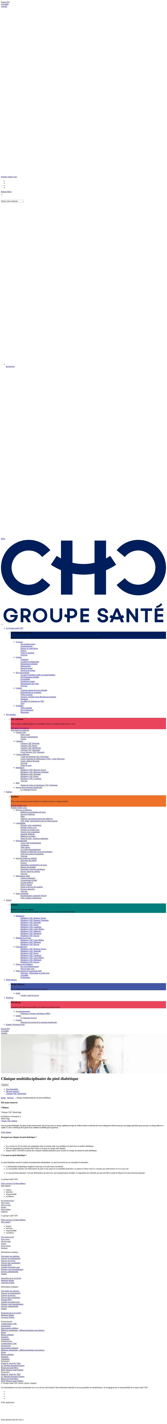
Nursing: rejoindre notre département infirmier (38, 697)
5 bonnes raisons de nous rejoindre (34, 690)
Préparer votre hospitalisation (12, 1269)
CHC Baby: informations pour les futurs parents (39, 821)
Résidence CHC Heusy (30, 776)
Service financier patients (30, 871)
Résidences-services (23, 938)
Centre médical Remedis (30, 761)
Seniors (9, 900)
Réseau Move (6, 192)
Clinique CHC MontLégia (31, 748)
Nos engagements (22, 673)
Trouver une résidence (24, 964)
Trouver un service (8, 1261)
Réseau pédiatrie (7, 1335)
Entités (18, 1016)
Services (10, 1098)
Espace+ (24, 863)
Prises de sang (26, 765)
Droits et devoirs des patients (32, 887)
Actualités (5, 4)
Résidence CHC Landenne (31, 779)
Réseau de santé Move (29, 648)
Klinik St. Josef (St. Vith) (10, 1363)
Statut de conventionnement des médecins (37, 819)
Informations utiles (23, 876)
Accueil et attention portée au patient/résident (38, 675)
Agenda (4, 6)
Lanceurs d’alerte (7, 1283)
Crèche (23, 739)
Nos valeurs (5, 1186)
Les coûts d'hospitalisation (31, 849)
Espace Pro (5, 2)
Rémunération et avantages (31, 692)
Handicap (9, 998)
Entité (18, 993)
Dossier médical (27, 882)
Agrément (24, 659)
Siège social (25, 735)
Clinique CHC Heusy (29, 746)
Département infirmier (29, 664)
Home (3, 1098)
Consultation (20, 823)
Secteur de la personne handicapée (29, 787)
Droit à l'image (26, 885)
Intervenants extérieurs (9, 1328)
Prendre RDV (6, 1265)
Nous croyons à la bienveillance (13, 1183)
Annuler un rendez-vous (30, 830)
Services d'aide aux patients (26, 858)
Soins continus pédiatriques (31, 898)
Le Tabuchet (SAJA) (29, 790)
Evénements (25, 977)
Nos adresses (11, 714)
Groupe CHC (21, 732)
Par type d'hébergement (30, 966)
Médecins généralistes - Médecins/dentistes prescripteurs (22, 1330)
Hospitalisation (21, 841)
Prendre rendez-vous (19, 805)
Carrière (19, 688)
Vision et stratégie (27, 653)
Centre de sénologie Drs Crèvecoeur (35, 757)
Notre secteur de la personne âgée (29, 971)
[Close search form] (2, 194)
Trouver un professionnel (10, 1258)
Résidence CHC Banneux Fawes (33, 770)
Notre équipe (6, 1132)
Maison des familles (28, 867)
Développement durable (30, 677)
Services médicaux (28, 814)
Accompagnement (23, 1011)
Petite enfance (11, 980)
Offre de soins (6, 1205)
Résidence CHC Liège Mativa (32, 929)
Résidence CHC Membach (31, 933)
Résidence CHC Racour (30, 936)
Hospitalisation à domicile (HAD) (34, 896)
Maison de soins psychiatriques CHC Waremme (39, 785)
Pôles (23, 816)
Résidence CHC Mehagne (31, 931)
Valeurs (23, 651)
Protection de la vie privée (11, 1278)
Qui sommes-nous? (28, 644)
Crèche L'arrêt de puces (30, 995)
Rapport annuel (26, 668)
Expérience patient (28, 681)
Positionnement (26, 646)
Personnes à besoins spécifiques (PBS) (35, 1013)
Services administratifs (9, 1272)
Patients (9, 792)
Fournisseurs (6, 1326)
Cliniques (19, 741)
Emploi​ (4, 1274)
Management (26, 666)
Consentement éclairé (29, 880)
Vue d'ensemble (12, 1089)
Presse (3, 1332)
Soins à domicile (22, 893)
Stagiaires (24, 699)
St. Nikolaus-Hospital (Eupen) (12, 1365)
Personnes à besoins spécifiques (33, 869)
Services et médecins (24, 810)
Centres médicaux (22, 754)
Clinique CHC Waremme (30, 750)
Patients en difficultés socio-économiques (36, 852)
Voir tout (24, 655)
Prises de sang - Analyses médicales (34, 838)
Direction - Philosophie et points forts (35, 973)
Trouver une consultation (30, 832)
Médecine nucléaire (28, 836)
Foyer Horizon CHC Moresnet (32, 752)
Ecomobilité (25, 679)
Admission (25, 845)
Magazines (25, 712)
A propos (19, 642)
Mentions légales (7, 1280)
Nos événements (27, 710)
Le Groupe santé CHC (14, 628)
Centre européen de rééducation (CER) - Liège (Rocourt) (43, 759)
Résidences (20, 768)
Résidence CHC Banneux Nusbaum (35, 772)
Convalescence (21, 947)
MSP (18, 783)
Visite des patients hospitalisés (32, 854)
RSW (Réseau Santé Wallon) (12, 1370)
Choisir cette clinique (9, 1121)
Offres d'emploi (27, 695)
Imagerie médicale (28, 834)
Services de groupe (28, 670)
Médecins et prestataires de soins (33, 812)
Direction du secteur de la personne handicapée (39, 1022)
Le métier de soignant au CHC (32, 701)
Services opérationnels (29, 737)
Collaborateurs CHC (9, 1324)
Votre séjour (25, 847)
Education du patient (28, 860)
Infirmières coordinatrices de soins (34, 865)
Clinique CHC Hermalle (30, 743)
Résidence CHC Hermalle (31, 774)
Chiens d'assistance (28, 878)
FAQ (22, 703)
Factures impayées (28, 889)
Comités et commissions (30, 662)
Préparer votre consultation (31, 825)
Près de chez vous (27, 969)
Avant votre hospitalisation (31, 843)
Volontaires (5, 1339)
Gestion (19, 657)
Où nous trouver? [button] (12, 1091)
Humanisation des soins (30, 684)
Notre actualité (26, 708)
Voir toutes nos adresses (20, 728)
